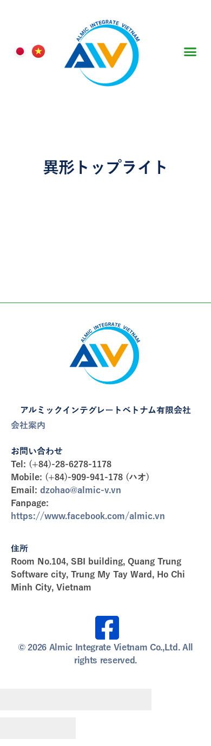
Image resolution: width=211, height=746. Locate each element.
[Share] (57, 699)
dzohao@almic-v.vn (80, 490)
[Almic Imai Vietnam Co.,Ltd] (105, 351)
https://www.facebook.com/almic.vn (88, 516)
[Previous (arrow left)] (19, 728)
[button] (190, 51)
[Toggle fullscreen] (95, 699)
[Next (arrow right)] (57, 728)
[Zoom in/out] (132, 699)
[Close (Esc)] (19, 699)
